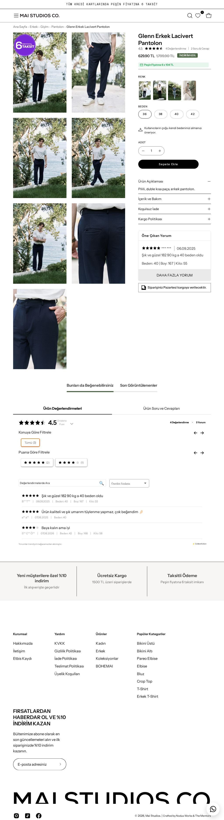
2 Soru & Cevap (200, 48)
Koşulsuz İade (148, 209)
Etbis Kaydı (22, 658)
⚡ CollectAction (199, 544)
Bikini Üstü (146, 643)
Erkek (34, 27)
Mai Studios (152, 815)
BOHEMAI (104, 666)
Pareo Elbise (147, 658)
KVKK (59, 643)
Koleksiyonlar (107, 658)
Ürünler (101, 634)
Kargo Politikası (150, 219)
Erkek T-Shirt (147, 696)
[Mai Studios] (40, 15)
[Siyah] (159, 90)
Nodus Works (184, 815)
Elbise (142, 666)
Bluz (140, 673)
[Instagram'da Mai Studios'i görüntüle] (16, 816)
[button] (189, 15)
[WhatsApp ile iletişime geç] (213, 809)
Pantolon (57, 27)
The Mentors (203, 815)
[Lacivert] (144, 90)
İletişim (19, 651)
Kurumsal (20, 634)
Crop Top (144, 681)
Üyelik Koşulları (67, 673)
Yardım (59, 634)
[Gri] (174, 90)
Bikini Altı (144, 651)
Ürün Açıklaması (150, 181)
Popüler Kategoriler (151, 634)
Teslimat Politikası (69, 666)
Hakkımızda (23, 643)
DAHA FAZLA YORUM (175, 275)
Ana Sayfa (20, 27)
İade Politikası (65, 658)
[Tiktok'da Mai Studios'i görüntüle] (27, 816)
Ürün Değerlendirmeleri (62, 408)
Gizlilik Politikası (67, 651)
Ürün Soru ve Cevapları (161, 408)
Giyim (44, 27)
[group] (112, 4)
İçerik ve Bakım (149, 199)
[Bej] (189, 90)
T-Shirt (142, 689)
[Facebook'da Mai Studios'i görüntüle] (38, 816)
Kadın (101, 643)
